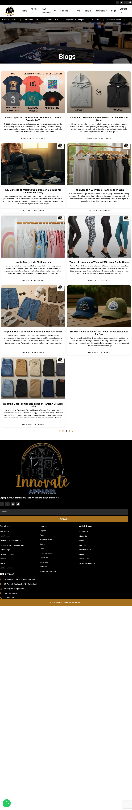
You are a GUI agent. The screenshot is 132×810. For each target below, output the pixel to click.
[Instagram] (117, 2)
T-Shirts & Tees (46, 553)
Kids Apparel (5, 536)
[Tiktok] (130, 2)
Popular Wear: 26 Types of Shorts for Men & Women (33, 331)
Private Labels (85, 550)
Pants (42, 535)
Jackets (3, 559)
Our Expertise (46, 11)
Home (24, 11)
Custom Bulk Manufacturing (11, 541)
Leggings (43, 526)
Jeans (2, 563)
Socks (42, 549)
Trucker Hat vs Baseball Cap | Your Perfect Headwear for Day (99, 333)
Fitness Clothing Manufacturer (12, 545)
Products (64, 11)
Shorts (42, 544)
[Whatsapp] (7, 803)
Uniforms (43, 567)
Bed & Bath (4, 532)
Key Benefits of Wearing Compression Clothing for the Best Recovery (33, 191)
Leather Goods (6, 568)
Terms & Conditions (87, 563)
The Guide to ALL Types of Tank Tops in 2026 (99, 190)
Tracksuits (44, 558)
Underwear (44, 562)
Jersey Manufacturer (48, 571)
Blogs (113, 11)
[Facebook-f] (121, 2)
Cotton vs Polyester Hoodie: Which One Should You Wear (99, 118)
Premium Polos (46, 540)
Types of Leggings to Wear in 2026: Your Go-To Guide (99, 262)
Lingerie (43, 531)
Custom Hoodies (7, 554)
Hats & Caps (5, 550)
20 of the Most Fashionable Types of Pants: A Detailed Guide (33, 405)
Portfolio (87, 11)
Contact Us (123, 11)
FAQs (77, 11)
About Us (33, 11)
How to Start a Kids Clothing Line (33, 262)
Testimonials (101, 11)
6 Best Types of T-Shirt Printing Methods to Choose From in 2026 (33, 118)
